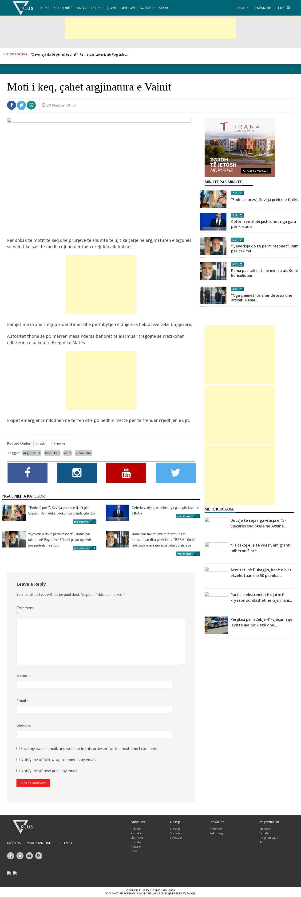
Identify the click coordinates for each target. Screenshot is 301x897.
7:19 (234, 215)
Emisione (265, 829)
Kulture (136, 846)
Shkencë (216, 829)
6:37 (234, 289)
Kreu (44, 7)
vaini (67, 453)
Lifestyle (176, 837)
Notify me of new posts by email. (49, 770)
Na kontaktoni (38, 843)
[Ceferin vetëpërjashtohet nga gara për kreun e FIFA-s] (213, 221)
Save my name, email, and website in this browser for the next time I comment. (89, 748)
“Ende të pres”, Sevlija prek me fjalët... (266, 199)
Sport (164, 7)
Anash (40, 443)
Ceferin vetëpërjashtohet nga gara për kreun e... (263, 224)
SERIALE (241, 7)
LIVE (281, 7)
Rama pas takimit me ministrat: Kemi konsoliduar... (264, 273)
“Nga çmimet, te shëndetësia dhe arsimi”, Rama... (261, 298)
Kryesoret (62, 7)
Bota (134, 851)
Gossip (145, 7)
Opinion (127, 7)
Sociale (136, 842)
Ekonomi (137, 837)
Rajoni (110, 7)
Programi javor (269, 837)
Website (23, 725)
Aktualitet (86, 7)
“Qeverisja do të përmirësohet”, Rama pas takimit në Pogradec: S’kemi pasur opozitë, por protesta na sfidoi (60, 539)
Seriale (264, 833)
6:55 (234, 240)
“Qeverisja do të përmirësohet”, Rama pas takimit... (266, 248)
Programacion (269, 822)
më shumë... (82, 521)
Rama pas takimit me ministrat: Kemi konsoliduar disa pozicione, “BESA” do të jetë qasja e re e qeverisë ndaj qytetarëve (163, 539)
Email (22, 701)
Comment (24, 610)
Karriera (14, 843)
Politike (136, 829)
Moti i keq (52, 453)
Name (23, 676)
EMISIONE (263, 7)
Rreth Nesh (64, 843)
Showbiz (176, 833)
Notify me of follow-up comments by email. (58, 759)
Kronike (59, 443)
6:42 (234, 264)
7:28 (234, 193)
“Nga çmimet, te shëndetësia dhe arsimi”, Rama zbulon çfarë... (78, 56)
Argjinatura (32, 453)
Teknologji (217, 833)
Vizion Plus (83, 453)
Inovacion (217, 822)
